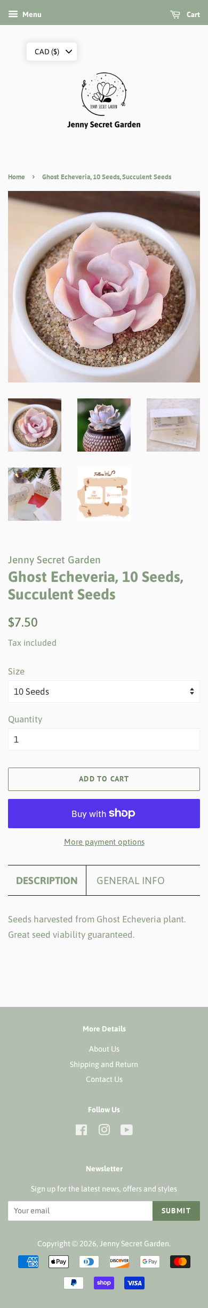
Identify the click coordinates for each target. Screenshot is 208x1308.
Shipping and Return (104, 1064)
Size (16, 671)
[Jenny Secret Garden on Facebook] (81, 1132)
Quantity (25, 719)
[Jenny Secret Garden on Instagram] (104, 1132)
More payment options (104, 841)
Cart (192, 14)
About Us (104, 1049)
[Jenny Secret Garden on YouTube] (127, 1132)
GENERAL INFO (131, 880)
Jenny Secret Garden (134, 1243)
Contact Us (104, 1079)
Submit (176, 1210)
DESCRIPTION (47, 880)
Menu (31, 14)
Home (16, 176)
